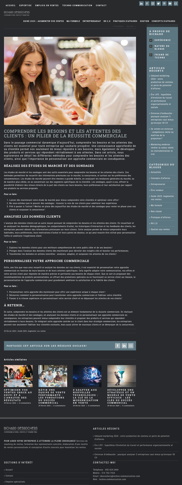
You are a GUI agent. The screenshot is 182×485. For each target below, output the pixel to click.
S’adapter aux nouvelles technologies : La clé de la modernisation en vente (86, 396)
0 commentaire (25, 403)
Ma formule (156, 205)
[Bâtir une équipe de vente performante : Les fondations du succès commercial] (53, 366)
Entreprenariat (158, 184)
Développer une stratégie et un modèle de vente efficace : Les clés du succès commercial (121, 396)
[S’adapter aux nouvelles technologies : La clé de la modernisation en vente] (87, 366)
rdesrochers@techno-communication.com (120, 476)
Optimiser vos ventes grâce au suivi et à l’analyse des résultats (18, 395)
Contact (9, 475)
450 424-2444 (111, 469)
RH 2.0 (154, 223)
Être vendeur (157, 190)
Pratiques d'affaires (161, 217)
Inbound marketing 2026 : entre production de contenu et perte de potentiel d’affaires (162, 82)
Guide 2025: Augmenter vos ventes (32, 331)
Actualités (156, 172)
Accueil (9, 469)
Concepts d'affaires (160, 178)
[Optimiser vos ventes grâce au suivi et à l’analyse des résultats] (18, 366)
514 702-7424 (108, 473)
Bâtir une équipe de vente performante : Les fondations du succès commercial (52, 396)
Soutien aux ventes (160, 229)
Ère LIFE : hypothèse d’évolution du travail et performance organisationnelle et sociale (161, 101)
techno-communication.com (112, 479)
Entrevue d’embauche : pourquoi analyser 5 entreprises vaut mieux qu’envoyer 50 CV (135, 456)
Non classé (156, 211)
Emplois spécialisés (15, 481)
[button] (162, 40)
